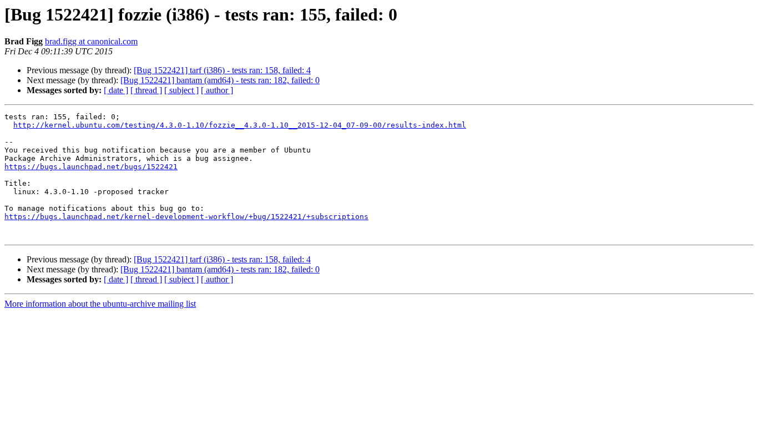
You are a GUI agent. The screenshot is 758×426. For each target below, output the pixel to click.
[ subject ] (181, 90)
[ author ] (217, 90)
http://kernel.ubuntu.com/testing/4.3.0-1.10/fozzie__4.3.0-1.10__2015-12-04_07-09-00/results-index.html (239, 125)
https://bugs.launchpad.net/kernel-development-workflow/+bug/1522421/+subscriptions (186, 216)
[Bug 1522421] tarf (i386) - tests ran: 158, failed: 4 (222, 70)
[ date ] (116, 90)
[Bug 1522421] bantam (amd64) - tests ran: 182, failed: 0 (220, 80)
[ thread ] (146, 90)
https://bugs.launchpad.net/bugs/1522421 (91, 167)
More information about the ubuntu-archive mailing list (100, 303)
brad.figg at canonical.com (91, 41)
